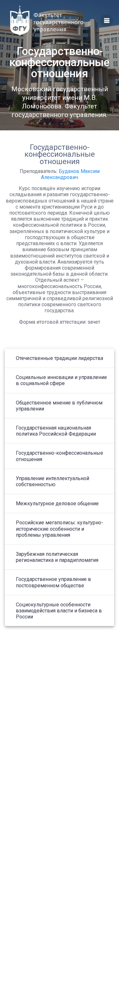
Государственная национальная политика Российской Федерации (56, 431)
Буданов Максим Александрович (70, 174)
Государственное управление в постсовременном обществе (53, 582)
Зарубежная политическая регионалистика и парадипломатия (57, 557)
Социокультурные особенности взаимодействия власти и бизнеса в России (59, 611)
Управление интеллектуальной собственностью (52, 481)
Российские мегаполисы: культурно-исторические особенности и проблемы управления (59, 529)
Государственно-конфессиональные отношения (59, 456)
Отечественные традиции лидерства (59, 358)
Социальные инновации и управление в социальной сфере (61, 380)
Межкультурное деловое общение (57, 503)
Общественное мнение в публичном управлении (59, 406)
